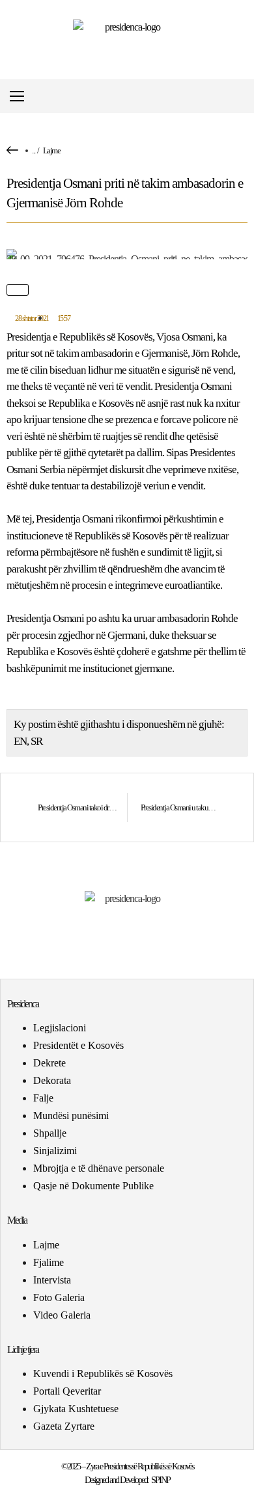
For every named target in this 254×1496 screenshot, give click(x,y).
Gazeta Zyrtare (63, 1426)
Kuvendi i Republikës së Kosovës (103, 1373)
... (33, 150)
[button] (243, 96)
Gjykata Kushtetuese (76, 1408)
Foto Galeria (59, 1297)
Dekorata (52, 1080)
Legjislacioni (59, 1027)
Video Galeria (62, 1315)
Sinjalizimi (55, 1150)
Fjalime (48, 1262)
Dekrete (49, 1062)
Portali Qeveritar (67, 1391)
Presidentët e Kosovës (78, 1045)
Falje (43, 1097)
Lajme (52, 150)
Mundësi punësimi (71, 1115)
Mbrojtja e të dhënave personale (98, 1168)
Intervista (52, 1279)
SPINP (160, 1480)
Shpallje (49, 1133)
